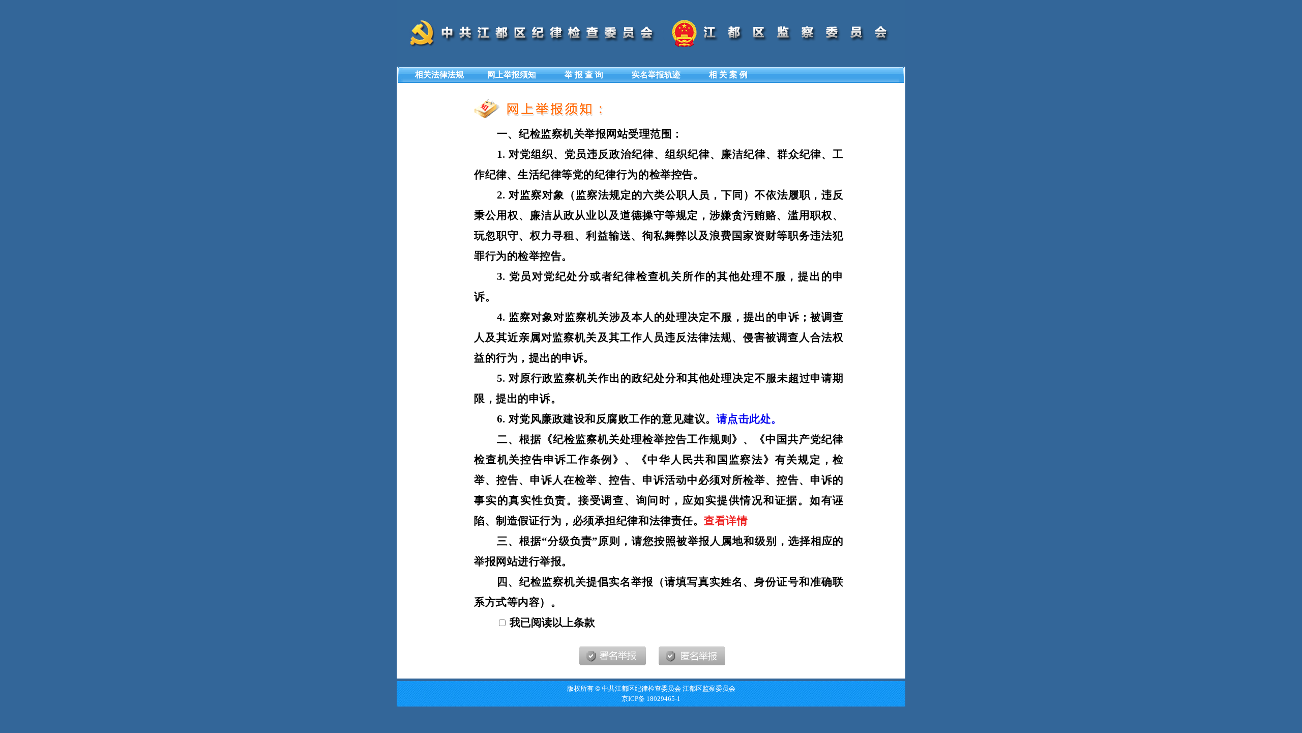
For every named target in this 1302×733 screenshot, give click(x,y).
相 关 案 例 (728, 74)
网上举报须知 (511, 74)
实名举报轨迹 (656, 74)
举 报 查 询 (584, 74)
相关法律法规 (439, 74)
